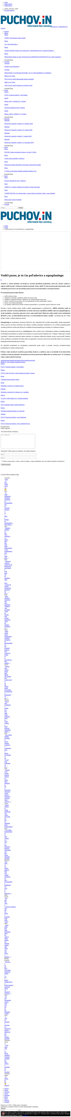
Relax (6, 147)
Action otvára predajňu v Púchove (14, 158)
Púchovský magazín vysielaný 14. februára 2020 (18, 123)
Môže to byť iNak (9, 76)
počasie (17, 360)
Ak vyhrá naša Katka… (11, 44)
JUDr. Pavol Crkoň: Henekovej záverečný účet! (18, 85)
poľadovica (22, 360)
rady (31, 360)
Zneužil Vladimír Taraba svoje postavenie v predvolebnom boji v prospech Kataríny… (29, 50)
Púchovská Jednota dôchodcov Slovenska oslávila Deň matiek (22, 165)
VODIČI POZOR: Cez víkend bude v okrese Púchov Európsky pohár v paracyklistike (29, 193)
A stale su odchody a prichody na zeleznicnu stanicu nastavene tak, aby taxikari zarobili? (7, 1027)
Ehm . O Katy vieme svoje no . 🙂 (6, 484)
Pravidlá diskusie (9, 10)
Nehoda (3, 414)
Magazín (7, 119)
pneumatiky (11, 360)
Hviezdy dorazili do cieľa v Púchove (15, 181)
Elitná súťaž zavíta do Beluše (12, 199)
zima (33, 360)
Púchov (6, 31)
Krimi (6, 90)
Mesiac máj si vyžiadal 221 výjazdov (15, 101)
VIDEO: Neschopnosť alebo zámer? (15, 38)
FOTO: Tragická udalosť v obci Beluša (15, 95)
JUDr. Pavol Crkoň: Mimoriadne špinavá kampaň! (19, 79)
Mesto (6, 33)
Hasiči (6, 98)
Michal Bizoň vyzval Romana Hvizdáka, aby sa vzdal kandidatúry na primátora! (27, 73)
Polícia (6, 92)
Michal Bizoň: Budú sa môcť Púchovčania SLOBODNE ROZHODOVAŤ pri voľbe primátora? (32, 57)
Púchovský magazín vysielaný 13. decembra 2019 (19, 142)
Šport (6, 176)
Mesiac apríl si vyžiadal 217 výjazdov (15, 114)
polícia (28, 360)
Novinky (7, 61)
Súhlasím (25, 1115)
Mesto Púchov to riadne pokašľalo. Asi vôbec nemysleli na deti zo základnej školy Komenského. (8, 815)
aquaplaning (4, 360)
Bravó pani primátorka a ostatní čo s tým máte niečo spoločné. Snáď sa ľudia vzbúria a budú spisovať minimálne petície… (7, 716)
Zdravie (6, 1100)
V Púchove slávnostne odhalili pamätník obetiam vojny (20, 171)
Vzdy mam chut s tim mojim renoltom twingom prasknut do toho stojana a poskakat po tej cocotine (7, 1059)
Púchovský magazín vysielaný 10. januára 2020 (18, 130)
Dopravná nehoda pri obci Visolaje (14, 107)
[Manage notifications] (3, 1113)
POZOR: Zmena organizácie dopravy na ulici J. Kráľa (20, 152)
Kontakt (6, 204)
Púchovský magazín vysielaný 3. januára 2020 (18, 136)
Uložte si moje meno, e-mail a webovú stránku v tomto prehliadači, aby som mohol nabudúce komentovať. (34, 461)
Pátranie (3, 389)
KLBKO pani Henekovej (11, 66)
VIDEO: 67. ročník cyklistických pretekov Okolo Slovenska (22, 187)
